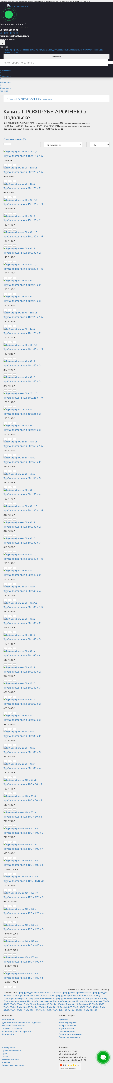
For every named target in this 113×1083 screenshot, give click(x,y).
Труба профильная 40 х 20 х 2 (22, 285)
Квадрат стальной (67, 1025)
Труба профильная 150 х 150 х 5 (24, 977)
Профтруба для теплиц (88, 995)
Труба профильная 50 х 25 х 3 (22, 430)
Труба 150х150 (31, 1009)
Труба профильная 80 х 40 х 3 (22, 687)
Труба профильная (11, 1050)
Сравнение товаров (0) (15, 139)
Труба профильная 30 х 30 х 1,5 (23, 236)
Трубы (16, 52)
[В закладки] (10, 165)
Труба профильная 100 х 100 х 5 (24, 865)
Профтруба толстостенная (89, 1001)
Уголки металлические (87, 49)
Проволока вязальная (69, 1037)
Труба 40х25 (93, 1007)
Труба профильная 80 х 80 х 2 (22, 736)
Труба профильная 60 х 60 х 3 (22, 639)
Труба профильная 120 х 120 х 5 (24, 929)
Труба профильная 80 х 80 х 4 (22, 768)
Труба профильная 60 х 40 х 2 (22, 575)
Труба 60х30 (10, 1007)
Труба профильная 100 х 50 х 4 (23, 816)
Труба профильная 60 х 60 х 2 (22, 623)
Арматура (40, 49)
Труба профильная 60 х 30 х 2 (22, 526)
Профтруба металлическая (68, 998)
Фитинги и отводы (10, 1059)
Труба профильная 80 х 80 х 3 (22, 752)
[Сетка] (9, 144)
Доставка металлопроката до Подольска (21, 1022)
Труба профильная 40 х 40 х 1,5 (23, 349)
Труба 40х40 (85, 1004)
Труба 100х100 (57, 1004)
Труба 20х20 (53, 1007)
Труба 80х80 (43, 1004)
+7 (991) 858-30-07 (9, 29)
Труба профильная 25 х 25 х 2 (22, 220)
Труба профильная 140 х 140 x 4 (24, 945)
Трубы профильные (13, 49)
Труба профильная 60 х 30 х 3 (22, 542)
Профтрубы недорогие (64, 1001)
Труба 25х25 (66, 1007)
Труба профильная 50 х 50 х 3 (22, 478)
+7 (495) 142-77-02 (9, 32)
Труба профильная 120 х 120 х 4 (24, 913)
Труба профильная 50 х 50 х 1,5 (23, 446)
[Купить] (5, 165)
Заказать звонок (7, 38)
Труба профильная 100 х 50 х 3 (23, 800)
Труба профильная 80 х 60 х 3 (22, 720)
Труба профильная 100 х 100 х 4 (24, 848)
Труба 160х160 (75, 1009)
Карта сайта (8, 1034)
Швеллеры (70, 49)
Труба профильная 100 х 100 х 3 (24, 832)
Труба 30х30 (79, 1007)
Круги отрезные (66, 1028)
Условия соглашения (12, 1028)
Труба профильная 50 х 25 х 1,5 (23, 397)
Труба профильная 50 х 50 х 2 (22, 462)
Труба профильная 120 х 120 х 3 (24, 897)
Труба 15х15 (45, 1009)
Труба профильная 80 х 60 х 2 (22, 703)
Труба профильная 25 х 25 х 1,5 (23, 204)
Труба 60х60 (30, 1004)
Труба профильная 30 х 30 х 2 (22, 252)
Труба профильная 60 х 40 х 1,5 (23, 558)
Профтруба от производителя (76, 992)
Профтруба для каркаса (15, 998)
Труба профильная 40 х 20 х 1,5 (23, 268)
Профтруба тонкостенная (39, 1001)
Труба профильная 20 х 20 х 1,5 (23, 172)
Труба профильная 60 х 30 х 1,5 (23, 510)
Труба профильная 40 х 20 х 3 (22, 301)
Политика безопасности (13, 1025)
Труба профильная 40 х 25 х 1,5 (23, 317)
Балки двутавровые (55, 49)
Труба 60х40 (16, 1004)
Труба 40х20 (72, 1004)
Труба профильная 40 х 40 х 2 (22, 365)
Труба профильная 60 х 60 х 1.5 (23, 607)
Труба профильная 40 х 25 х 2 (22, 333)
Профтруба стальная (50, 992)
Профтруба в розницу (65, 995)
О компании (8, 1019)
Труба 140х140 (60, 1009)
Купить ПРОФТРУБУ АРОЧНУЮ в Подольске (30, 98)
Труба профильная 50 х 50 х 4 (22, 494)
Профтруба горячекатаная (41, 998)
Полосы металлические (70, 1034)
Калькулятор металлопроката (16, 1031)
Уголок (5, 1056)
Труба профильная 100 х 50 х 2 (23, 784)
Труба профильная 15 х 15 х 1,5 (23, 156)
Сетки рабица (8, 1047)
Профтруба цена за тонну (94, 998)
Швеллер (6, 1062)
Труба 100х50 (23, 1007)
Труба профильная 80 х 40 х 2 (22, 671)
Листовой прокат (67, 1031)
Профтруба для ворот (28, 992)
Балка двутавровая (68, 1022)
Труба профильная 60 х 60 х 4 (22, 655)
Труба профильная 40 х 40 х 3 (22, 381)
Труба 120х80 (90, 1009)
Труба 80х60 (16, 1009)
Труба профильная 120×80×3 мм (24, 881)
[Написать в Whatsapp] (56, 19)
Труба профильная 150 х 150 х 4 (24, 961)
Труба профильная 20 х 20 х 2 (22, 188)
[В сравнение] (14, 165)
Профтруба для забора (15, 1001)
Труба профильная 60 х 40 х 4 (22, 591)
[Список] (5, 144)
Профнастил (29, 49)
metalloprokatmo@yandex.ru (14, 35)
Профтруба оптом (45, 995)
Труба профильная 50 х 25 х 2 (22, 413)
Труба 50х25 (98, 1004)
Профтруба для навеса (24, 995)
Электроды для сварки (13, 1065)
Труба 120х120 (38, 1007)
